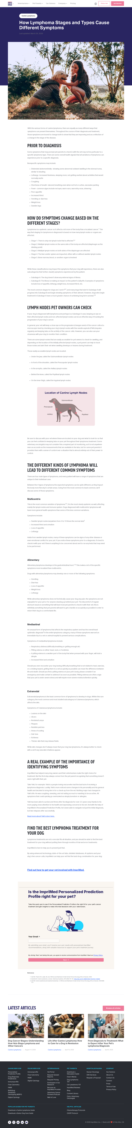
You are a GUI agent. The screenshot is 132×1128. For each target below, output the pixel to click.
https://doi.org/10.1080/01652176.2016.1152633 (87, 979)
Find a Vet (104, 3)
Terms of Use (111, 1086)
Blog (68, 1090)
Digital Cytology (14, 1097)
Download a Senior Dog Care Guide (20, 1113)
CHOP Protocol (72, 1113)
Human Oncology (93, 1072)
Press (108, 1084)
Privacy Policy (111, 1089)
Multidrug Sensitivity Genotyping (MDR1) (15, 1092)
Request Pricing (53, 1080)
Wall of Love (51, 1097)
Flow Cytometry (13, 1084)
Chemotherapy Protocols (76, 1110)
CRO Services (91, 1075)
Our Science (50, 3)
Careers (109, 1081)
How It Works (71, 1077)
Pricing (73, 3)
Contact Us (110, 1078)
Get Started (118, 3)
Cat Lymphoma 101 (74, 1084)
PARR (10, 1087)
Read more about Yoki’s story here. (41, 816)
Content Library (72, 1093)
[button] (11, 4)
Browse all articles (113, 1008)
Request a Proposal (94, 1078)
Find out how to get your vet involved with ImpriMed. (55, 870)
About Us (109, 1075)
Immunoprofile (13, 1082)
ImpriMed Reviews (73, 1087)
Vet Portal (50, 1072)
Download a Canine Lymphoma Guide (21, 1110)
